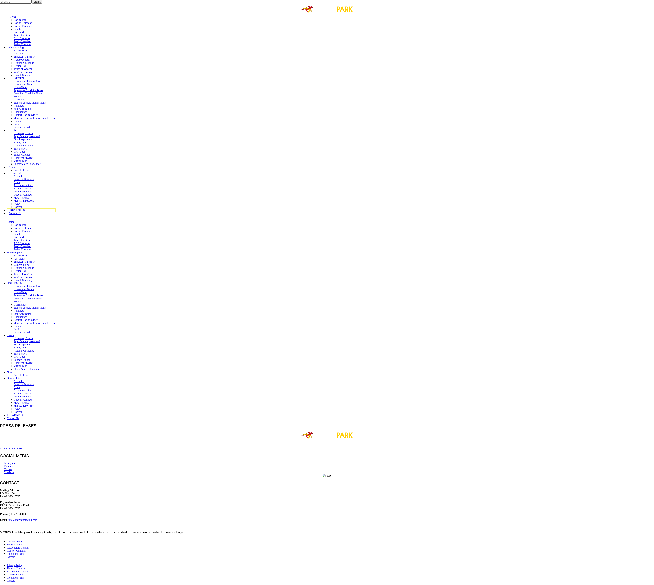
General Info (15, 173)
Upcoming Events (23, 133)
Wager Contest (21, 59)
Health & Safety (22, 188)
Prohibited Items (22, 191)
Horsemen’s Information (27, 81)
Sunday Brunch (22, 154)
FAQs (17, 203)
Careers (18, 206)
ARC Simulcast (22, 38)
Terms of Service (16, 544)
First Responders (23, 139)
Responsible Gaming (18, 547)
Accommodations (23, 185)
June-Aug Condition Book (28, 93)
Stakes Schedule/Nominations (30, 102)
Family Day (20, 142)
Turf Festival (20, 148)
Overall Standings (23, 75)
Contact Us (15, 213)
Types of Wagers (23, 68)
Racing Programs (23, 26)
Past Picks (19, 53)
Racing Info (20, 19)
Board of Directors (24, 179)
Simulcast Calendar (24, 56)
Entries (17, 96)
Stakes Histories (22, 44)
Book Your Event (23, 157)
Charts (17, 121)
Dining (17, 182)
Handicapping (16, 47)
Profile (17, 124)
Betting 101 (20, 65)
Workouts (19, 105)
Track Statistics (22, 35)
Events (12, 130)
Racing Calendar (23, 22)
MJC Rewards (21, 197)
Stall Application (23, 108)
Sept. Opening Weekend (27, 136)
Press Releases (21, 170)
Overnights (20, 99)
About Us (19, 176)
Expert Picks (20, 50)
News (12, 167)
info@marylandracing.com (22, 519)
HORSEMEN (16, 78)
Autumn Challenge (24, 62)
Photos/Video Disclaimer (27, 163)
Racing (12, 16)
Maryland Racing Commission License (35, 117)
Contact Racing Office (26, 114)
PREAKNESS (17, 210)
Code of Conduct (23, 194)
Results (17, 29)
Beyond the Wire (23, 127)
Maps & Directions (24, 200)
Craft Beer (19, 151)
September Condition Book (28, 90)
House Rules (20, 87)
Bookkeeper (20, 111)
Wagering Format (23, 72)
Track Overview (22, 41)
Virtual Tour (20, 160)
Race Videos (20, 32)
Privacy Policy (14, 541)
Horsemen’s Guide (24, 84)
